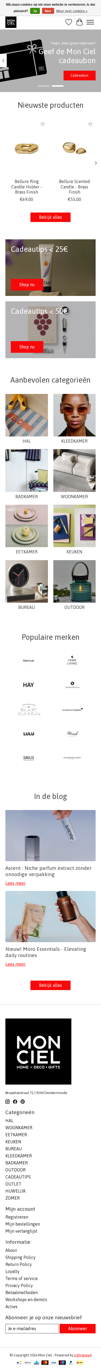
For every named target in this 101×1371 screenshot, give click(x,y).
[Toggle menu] (90, 22)
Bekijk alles (50, 217)
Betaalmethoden (21, 1292)
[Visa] (53, 1363)
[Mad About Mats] (72, 734)
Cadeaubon (79, 75)
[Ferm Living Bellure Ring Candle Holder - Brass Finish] (26, 147)
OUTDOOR (74, 607)
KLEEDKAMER (74, 441)
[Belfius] (28, 1363)
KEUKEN (74, 551)
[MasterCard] (44, 1363)
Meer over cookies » (72, 11)
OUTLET (13, 1183)
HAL (27, 441)
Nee (48, 11)
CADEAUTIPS (18, 1176)
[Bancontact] (19, 1363)
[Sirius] (29, 758)
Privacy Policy (19, 1285)
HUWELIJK (15, 1191)
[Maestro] (62, 1363)
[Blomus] (29, 660)
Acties (11, 1306)
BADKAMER (26, 496)
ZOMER (12, 1198)
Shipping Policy (20, 1257)
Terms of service (21, 1278)
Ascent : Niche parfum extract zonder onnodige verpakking (48, 871)
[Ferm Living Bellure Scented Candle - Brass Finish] (74, 147)
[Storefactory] (72, 758)
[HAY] (29, 685)
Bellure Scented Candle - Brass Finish (74, 186)
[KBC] (36, 1363)
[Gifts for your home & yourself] (10, 22)
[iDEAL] (79, 1363)
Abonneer (77, 1328)
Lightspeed (83, 1355)
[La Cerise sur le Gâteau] (72, 709)
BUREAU (26, 607)
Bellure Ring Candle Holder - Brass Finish (26, 186)
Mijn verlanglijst (21, 1231)
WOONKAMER (74, 496)
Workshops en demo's (26, 1299)
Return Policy (18, 1264)
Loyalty (12, 1271)
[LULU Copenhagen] (29, 734)
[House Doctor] (72, 685)
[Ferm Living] (72, 660)
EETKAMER (26, 551)
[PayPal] (71, 1363)
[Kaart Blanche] (29, 709)
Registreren (16, 1217)
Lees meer (15, 883)
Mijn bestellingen (22, 1224)
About (11, 1250)
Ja (35, 11)
